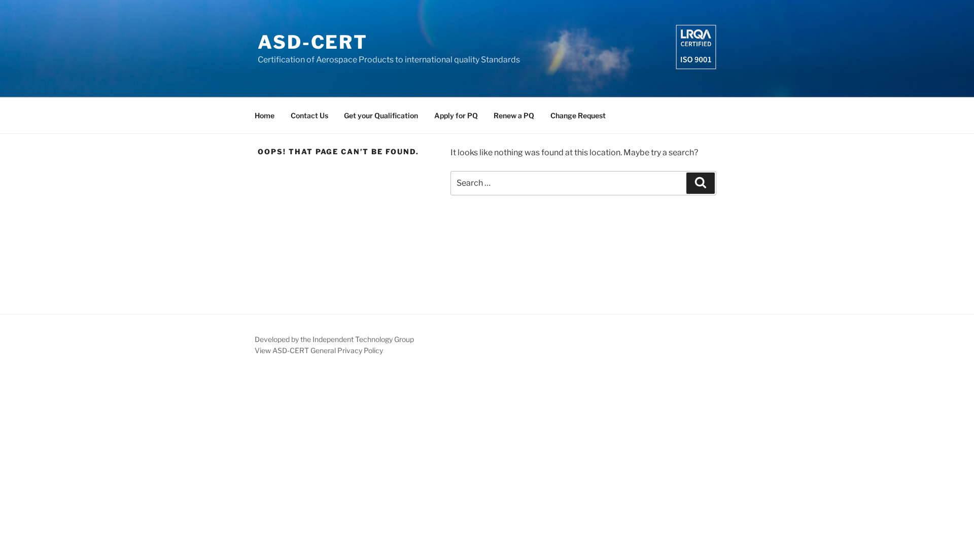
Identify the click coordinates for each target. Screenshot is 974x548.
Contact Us (309, 115)
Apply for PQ (456, 115)
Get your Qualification (381, 115)
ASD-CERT (313, 42)
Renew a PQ (514, 115)
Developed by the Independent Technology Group (334, 339)
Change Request (578, 115)
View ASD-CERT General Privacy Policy (319, 350)
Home (264, 115)
